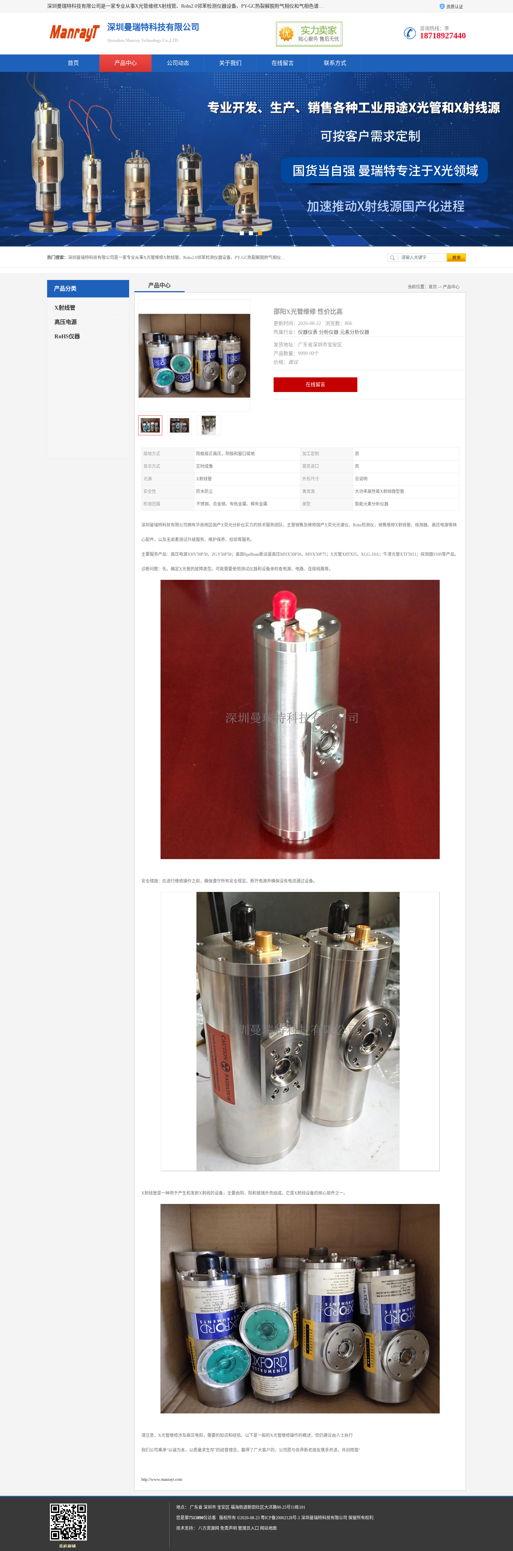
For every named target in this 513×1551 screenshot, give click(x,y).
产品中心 (125, 63)
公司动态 (178, 63)
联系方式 (335, 63)
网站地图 (268, 1528)
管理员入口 (248, 1528)
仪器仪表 (308, 332)
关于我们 (230, 63)
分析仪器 (329, 332)
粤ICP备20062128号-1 (280, 1517)
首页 (73, 63)
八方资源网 (208, 1528)
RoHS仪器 (67, 336)
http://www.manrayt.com (161, 1479)
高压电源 (65, 322)
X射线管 (64, 308)
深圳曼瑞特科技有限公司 (324, 1517)
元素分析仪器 (354, 332)
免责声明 (228, 1528)
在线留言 (283, 63)
